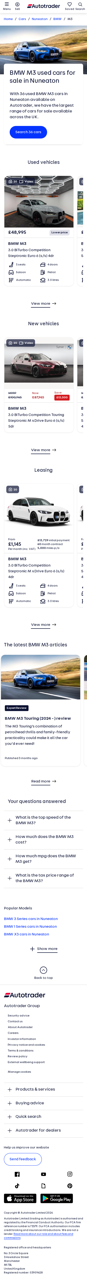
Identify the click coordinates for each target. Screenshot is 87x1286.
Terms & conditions (21, 1050)
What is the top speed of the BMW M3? (43, 820)
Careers (13, 1033)
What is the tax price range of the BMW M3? (44, 878)
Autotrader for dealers (38, 1130)
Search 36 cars (28, 132)
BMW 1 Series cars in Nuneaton (30, 927)
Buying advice (29, 1103)
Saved (69, 9)
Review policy (18, 1056)
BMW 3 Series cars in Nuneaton (31, 919)
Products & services (35, 1089)
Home (8, 19)
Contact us (15, 1021)
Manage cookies (19, 1072)
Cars (22, 19)
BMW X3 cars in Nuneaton (26, 934)
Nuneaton (40, 19)
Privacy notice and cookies (26, 1045)
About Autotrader (20, 1027)
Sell (17, 9)
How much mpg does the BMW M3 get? (45, 859)
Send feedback (23, 1159)
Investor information (22, 1039)
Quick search (28, 1116)
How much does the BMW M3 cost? (44, 840)
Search (80, 9)
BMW (57, 19)
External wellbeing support (26, 1062)
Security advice (18, 1015)
